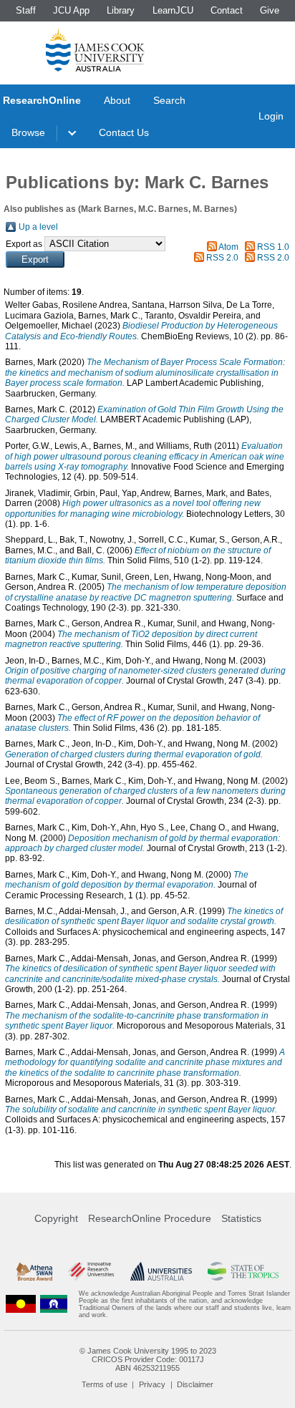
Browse (28, 132)
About (117, 100)
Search (169, 100)
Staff (26, 10)
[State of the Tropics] (243, 1271)
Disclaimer (195, 1384)
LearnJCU (173, 10)
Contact (227, 10)
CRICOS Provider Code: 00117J (148, 1359)
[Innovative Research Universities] (91, 1271)
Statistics (241, 1218)
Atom (228, 247)
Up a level (38, 227)
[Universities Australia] (161, 1271)
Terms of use (104, 1384)
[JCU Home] (95, 49)
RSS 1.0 (273, 247)
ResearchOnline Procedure (149, 1218)
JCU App (71, 10)
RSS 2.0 (222, 258)
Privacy (152, 1384)
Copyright (56, 1218)
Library (121, 10)
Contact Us (124, 132)
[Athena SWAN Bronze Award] (34, 1271)
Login (271, 116)
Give (269, 10)
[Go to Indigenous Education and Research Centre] (21, 1304)
